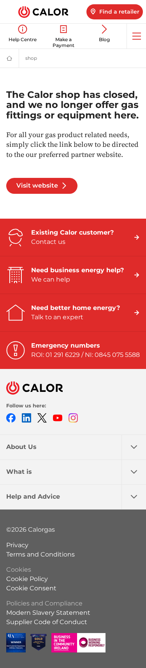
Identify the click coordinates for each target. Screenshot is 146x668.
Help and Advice (33, 496)
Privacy (17, 545)
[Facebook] (11, 417)
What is (19, 471)
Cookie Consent (31, 588)
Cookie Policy (27, 579)
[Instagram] (73, 417)
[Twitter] (42, 417)
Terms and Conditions (40, 554)
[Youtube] (57, 417)
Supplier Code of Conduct (46, 622)
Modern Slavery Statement (48, 612)
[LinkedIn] (26, 417)
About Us (21, 447)
